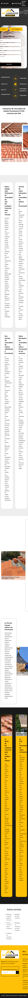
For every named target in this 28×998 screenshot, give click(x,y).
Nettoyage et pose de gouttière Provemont (9, 917)
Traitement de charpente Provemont (9, 936)
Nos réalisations (16, 29)
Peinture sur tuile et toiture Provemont (9, 925)
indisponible (16, 3)
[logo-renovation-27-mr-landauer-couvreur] (10, 12)
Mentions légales (23, 995)
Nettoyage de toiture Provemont (17, 916)
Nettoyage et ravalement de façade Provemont (17, 926)
